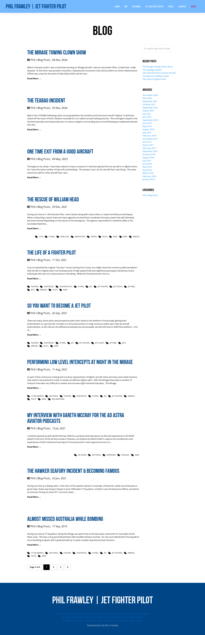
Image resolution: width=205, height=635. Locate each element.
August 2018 (148, 129)
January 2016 (149, 179)
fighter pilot (66, 286)
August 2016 (148, 157)
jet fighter (103, 286)
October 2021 (149, 104)
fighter (34, 286)
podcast (125, 455)
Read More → (34, 78)
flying (52, 236)
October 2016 (149, 154)
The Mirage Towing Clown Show (157, 66)
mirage (43, 289)
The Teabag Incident (152, 69)
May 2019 (147, 126)
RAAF (115, 236)
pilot (104, 236)
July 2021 (147, 113)
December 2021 (150, 101)
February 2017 (149, 148)
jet (91, 286)
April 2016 (147, 170)
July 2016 (147, 160)
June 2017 (147, 141)
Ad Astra (82, 455)
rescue (136, 236)
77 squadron (37, 396)
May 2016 (147, 166)
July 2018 (147, 132)
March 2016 (148, 173)
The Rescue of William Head (156, 76)
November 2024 (150, 95)
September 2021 (150, 107)
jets (32, 289)
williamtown (58, 399)
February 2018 (149, 135)
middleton (80, 236)
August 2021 (148, 110)
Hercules (64, 236)
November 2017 (150, 138)
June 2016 (147, 163)
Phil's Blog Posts (40, 60)
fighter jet (49, 286)
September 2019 (150, 120)
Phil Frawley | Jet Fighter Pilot (36, 6)
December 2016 (150, 151)
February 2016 (149, 176)
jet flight (117, 286)
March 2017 (148, 145)
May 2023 (147, 98)
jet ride (131, 286)
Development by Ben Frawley (102, 625)
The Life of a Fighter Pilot (154, 79)
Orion (94, 236)
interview (111, 455)
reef (125, 236)
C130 (41, 236)
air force (53, 396)
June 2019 (147, 123)
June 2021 (147, 116)
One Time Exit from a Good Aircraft (159, 72)
